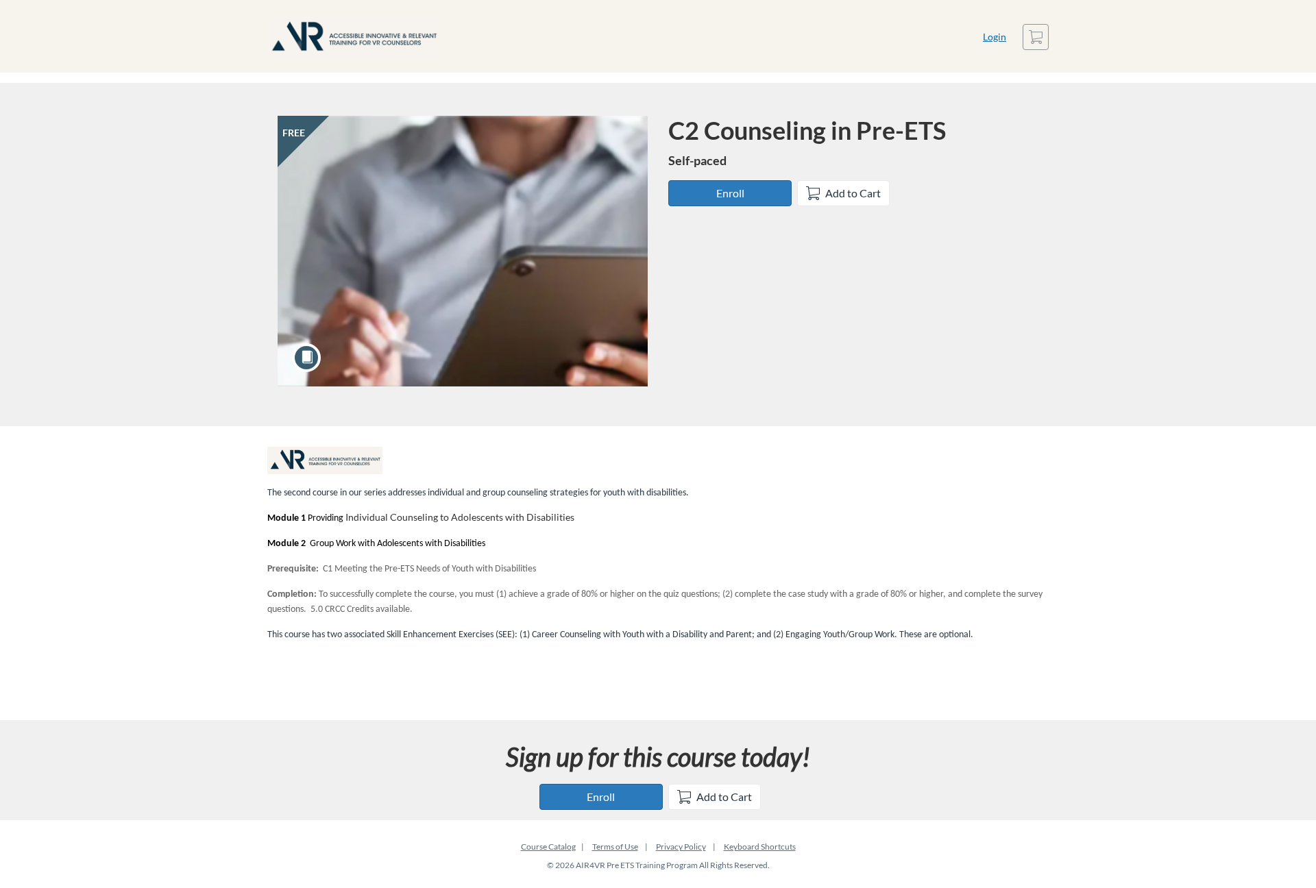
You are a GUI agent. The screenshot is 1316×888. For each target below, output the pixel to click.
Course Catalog (548, 846)
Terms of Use (615, 846)
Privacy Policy (681, 846)
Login (994, 36)
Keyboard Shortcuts (760, 846)
